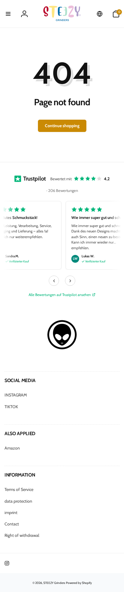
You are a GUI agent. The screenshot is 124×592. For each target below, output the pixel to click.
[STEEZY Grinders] (62, 348)
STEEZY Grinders (54, 583)
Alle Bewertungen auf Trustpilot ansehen (60, 294)
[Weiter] (70, 281)
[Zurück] (54, 281)
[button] (8, 13)
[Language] (99, 14)
